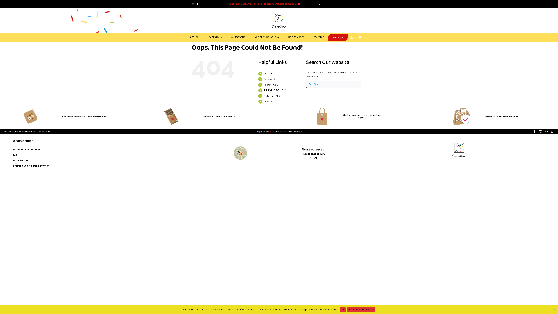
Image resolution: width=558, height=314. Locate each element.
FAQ (15, 155)
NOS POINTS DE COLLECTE (26, 149)
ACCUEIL (269, 73)
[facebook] (314, 4)
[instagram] (319, 4)
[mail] (193, 4)
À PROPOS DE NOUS (275, 90)
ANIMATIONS (271, 84)
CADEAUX (269, 79)
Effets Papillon (280, 131)
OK (343, 309)
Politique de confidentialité (361, 309)
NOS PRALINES (272, 95)
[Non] (554, 309)
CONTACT (269, 101)
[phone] (198, 4)
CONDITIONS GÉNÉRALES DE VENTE (31, 166)
